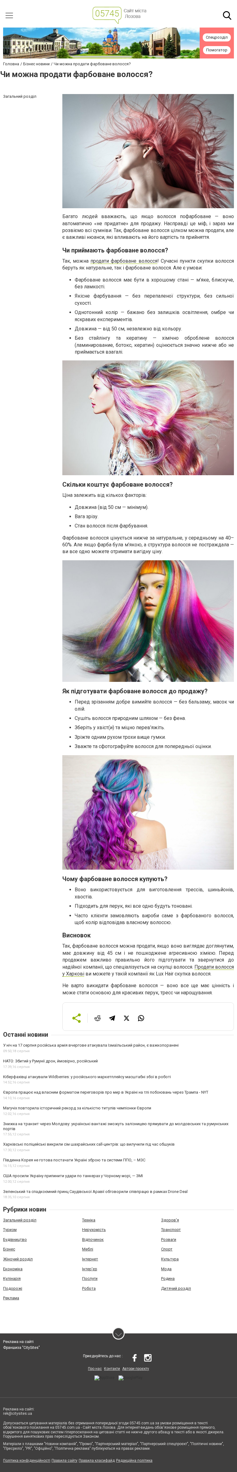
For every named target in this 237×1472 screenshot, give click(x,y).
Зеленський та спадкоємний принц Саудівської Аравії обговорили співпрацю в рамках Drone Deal (95, 1191)
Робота (89, 1288)
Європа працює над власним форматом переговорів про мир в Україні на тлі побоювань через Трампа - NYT (105, 1092)
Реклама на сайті (18, 1342)
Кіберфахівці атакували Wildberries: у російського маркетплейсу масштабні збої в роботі (87, 1076)
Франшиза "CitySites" (21, 1347)
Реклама (11, 1298)
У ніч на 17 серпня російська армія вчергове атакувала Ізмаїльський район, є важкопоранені (91, 1045)
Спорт (167, 1249)
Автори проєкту (135, 1369)
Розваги (168, 1239)
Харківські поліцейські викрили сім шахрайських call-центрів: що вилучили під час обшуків (89, 1144)
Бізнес (9, 1249)
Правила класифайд (97, 1460)
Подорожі (12, 1288)
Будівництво (15, 1239)
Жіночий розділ (18, 1259)
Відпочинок (93, 1239)
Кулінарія (12, 1278)
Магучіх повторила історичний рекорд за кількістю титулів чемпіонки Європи (77, 1108)
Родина (168, 1278)
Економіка (13, 1269)
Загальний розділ (19, 1220)
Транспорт (171, 1229)
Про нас (95, 1369)
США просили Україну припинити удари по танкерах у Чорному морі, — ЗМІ (73, 1175)
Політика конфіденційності (26, 1460)
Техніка (88, 1220)
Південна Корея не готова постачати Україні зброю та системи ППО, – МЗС (74, 1160)
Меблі (87, 1249)
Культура (170, 1259)
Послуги (90, 1278)
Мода (166, 1269)
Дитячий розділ (176, 1288)
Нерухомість (94, 1229)
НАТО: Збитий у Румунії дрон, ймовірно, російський (50, 1061)
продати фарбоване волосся (123, 261)
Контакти (112, 1369)
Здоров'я (170, 1220)
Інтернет (90, 1259)
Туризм (10, 1229)
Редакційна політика (134, 1460)
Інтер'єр (89, 1269)
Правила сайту (64, 1460)
